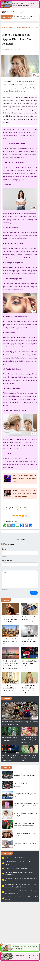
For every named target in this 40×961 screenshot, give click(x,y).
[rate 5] (26, 515)
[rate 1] (14, 515)
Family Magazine (7, 27)
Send (33, 593)
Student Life (23, 508)
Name (4, 549)
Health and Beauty (20, 27)
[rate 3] (20, 515)
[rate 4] (23, 515)
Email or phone (7, 560)
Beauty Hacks (10, 508)
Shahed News (12, 12)
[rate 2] (17, 515)
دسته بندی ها (24, 12)
